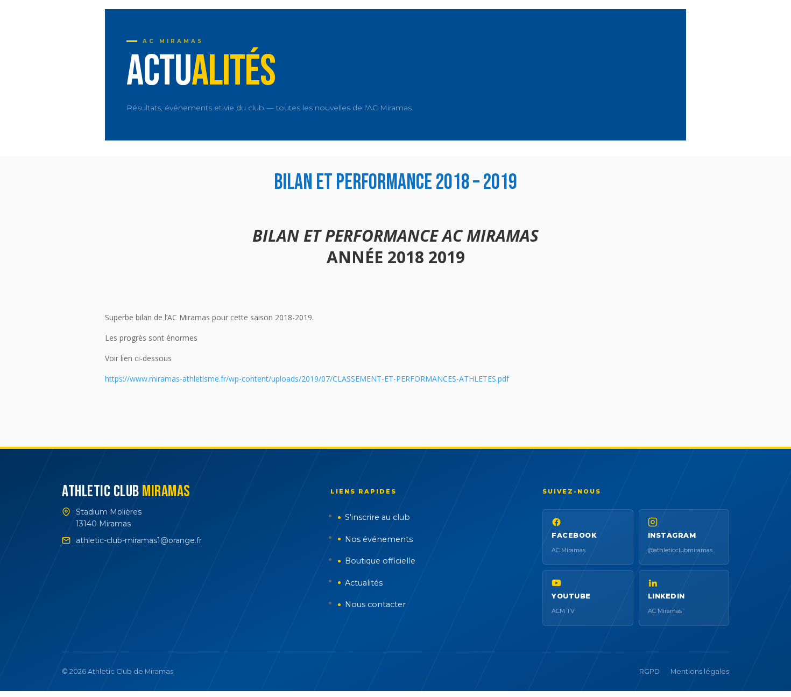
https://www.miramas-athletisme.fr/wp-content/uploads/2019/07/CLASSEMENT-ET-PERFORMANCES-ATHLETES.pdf (307, 379)
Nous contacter (375, 604)
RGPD (649, 671)
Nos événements (379, 539)
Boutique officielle (380, 561)
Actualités (364, 583)
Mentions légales (699, 671)
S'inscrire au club (377, 517)
